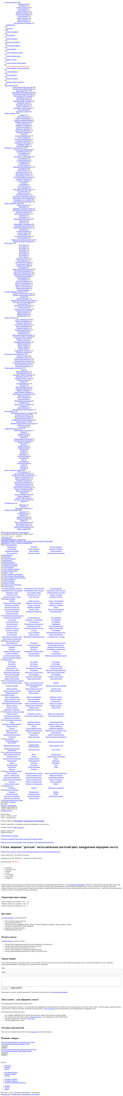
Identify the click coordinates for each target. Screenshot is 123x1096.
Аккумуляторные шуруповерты (22, 409)
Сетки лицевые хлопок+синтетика (17, 68)
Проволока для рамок (22, 125)
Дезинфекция (22, 169)
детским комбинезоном (76, 884)
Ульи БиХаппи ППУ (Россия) (22, 94)
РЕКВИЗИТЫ (27, 543)
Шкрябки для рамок (23, 132)
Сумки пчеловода (22, 18)
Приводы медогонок (22, 288)
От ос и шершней (23, 188)
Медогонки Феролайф (22, 276)
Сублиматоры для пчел (22, 175)
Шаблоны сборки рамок (23, 122)
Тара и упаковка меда (22, 319)
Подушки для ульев (22, 111)
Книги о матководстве (22, 479)
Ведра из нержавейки (22, 321)
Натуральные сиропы (22, 525)
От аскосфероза (22, 153)
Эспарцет (23, 468)
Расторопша (23, 461)
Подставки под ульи (22, 104)
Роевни (22, 382)
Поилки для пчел (22, 380)
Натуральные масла (22, 524)
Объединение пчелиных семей (23, 196)
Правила (7, 1067)
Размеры (7, 1086)
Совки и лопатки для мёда (22, 309)
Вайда (23, 432)
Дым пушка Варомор (23, 195)
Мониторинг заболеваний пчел (23, 198)
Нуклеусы (22, 222)
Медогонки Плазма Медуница (22, 269)
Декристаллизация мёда (22, 330)
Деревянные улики (22, 97)
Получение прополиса (22, 364)
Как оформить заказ (11, 1072)
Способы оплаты (6, 941)
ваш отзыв (34, 1032)
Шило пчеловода (23, 312)
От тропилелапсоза (23, 160)
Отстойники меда (23, 331)
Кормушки (22, 505)
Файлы (23, 501)
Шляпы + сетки (11, 59)
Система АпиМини (23, 231)
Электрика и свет (23, 425)
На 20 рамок (23, 255)
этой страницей (49, 1008)
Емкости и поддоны (22, 338)
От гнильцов (22, 155)
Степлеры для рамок (22, 141)
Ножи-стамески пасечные (23, 305)
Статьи (7, 1087)
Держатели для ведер (23, 352)
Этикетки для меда (22, 328)
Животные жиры (22, 517)
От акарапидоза (22, 162)
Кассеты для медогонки (23, 283)
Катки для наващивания (22, 139)
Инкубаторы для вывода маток (23, 210)
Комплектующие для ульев (22, 101)
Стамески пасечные (22, 311)
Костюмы (22, 6)
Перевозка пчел (23, 396)
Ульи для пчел (9, 85)
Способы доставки (7, 918)
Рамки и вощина (10, 113)
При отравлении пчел (23, 174)
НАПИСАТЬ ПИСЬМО (45, 541)
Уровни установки (22, 106)
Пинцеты (23, 229)
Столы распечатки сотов (23, 324)
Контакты (8, 1065)
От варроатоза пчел (22, 151)
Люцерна (23, 453)
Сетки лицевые (22, 16)
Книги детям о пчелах (23, 498)
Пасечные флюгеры (22, 371)
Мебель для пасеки (23, 390)
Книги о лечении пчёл (22, 477)
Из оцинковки (23, 279)
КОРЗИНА (19, 541)
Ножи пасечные (22, 304)
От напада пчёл (23, 186)
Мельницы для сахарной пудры (23, 394)
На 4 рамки (22, 248)
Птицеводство (9, 503)
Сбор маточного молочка (22, 361)
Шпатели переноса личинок (22, 241)
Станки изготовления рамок (23, 120)
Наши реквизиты (6, 811)
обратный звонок (36, 1017)
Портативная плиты (23, 373)
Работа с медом (10, 318)
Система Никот (22, 234)
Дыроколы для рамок (23, 129)
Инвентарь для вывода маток (22, 208)
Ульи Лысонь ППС (22, 91)
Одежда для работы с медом (22, 337)
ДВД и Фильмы (22, 472)
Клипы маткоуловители (22, 214)
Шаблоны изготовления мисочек (22, 240)
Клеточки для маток (22, 212)
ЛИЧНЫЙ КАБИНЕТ (8, 541)
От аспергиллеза (22, 165)
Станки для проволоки (22, 118)
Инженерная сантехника (23, 418)
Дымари (22, 297)
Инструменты (9, 411)
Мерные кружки (23, 344)
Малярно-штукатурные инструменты (23, 423)
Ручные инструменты (22, 415)
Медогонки (8, 243)
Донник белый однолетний (23, 441)
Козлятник (23, 449)
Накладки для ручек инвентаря (23, 302)
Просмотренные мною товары (13, 800)
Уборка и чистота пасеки (22, 404)
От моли (23, 182)
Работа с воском (22, 356)
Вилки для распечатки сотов (22, 295)
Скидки (7, 1076)
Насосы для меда (22, 340)
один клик (30, 1018)
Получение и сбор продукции (14, 354)
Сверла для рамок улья (22, 130)
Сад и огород (22, 427)
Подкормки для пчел (22, 172)
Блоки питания (23, 399)
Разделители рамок (22, 146)
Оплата (7, 1069)
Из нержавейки (22, 278)
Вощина (22, 115)
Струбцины (23, 406)
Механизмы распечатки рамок (22, 335)
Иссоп (23, 444)
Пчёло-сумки (23, 349)
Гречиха (23, 437)
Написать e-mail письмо (8, 805)
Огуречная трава (22, 456)
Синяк (23, 465)
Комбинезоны (22, 4)
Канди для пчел (22, 170)
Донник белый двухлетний (23, 439)
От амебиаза (23, 163)
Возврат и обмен (10, 1074)
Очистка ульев (22, 307)
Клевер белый (23, 446)
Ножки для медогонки (23, 286)
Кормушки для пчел (22, 376)
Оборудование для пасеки (13, 368)
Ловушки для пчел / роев (23, 378)
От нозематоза (22, 158)
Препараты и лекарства (23, 508)
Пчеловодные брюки (22, 14)
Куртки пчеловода (23, 7)
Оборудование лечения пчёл (22, 201)
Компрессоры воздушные (23, 401)
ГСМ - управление (23, 397)
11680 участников (18, 827)
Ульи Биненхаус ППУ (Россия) (22, 89)
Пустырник (23, 458)
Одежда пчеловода (11, 2)
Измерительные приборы (22, 342)
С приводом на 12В (22, 264)
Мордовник (23, 454)
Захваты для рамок (22, 298)
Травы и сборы (22, 529)
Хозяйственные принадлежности (23, 420)
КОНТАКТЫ (21, 539)
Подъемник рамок (23, 144)
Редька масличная (23, 463)
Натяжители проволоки (22, 143)
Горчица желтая (23, 435)
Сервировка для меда (23, 357)
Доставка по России (11, 1081)
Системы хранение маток (23, 236)
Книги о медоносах (22, 491)
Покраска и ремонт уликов (22, 108)
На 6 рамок (22, 250)
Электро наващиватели (22, 136)
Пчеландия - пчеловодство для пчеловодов (29, 821)
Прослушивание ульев (23, 387)
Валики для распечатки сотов (22, 293)
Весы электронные (22, 326)
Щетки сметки (22, 316)
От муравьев (23, 184)
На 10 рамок (23, 253)
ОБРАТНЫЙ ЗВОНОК (8, 539)
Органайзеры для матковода (23, 224)
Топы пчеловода (22, 20)
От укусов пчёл (22, 191)
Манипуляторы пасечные (23, 392)
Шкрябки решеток (23, 314)
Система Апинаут (23, 233)
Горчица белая (23, 434)
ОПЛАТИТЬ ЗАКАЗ (30, 541)
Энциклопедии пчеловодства (22, 487)
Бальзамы (22, 512)
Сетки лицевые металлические (14, 576)
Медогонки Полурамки (23, 262)
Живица (22, 515)
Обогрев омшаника (22, 383)
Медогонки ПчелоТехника (22, 274)
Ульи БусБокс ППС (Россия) (23, 96)
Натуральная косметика (22, 522)
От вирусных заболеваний (23, 149)
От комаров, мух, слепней (22, 200)
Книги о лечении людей (22, 494)
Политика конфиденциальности (15, 1082)
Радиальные (23, 267)
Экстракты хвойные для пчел (23, 177)
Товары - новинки (10, 802)
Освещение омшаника (23, 389)
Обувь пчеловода (22, 11)
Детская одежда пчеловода (22, 23)
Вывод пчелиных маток (12, 203)
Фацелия (23, 467)
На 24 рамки (23, 257)
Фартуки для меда (23, 21)
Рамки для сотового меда (22, 359)
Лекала (23, 134)
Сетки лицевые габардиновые (16, 63)
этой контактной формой (59, 992)
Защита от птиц (23, 193)
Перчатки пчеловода (22, 13)
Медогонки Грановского (23, 271)
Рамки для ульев (22, 117)
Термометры (23, 402)
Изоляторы (22, 207)
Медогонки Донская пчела (22, 272)
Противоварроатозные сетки (22, 189)
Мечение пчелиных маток (22, 219)
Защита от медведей (23, 179)
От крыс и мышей (22, 181)
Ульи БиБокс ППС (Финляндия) (22, 92)
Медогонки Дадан (22, 259)
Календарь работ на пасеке (23, 474)
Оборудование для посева (22, 430)
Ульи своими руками (23, 99)
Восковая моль (22, 513)
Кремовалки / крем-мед (22, 350)
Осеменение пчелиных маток (23, 227)
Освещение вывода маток (22, 226)
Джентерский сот (22, 205)
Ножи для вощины (23, 123)
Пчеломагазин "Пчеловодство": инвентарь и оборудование (20, 1094)
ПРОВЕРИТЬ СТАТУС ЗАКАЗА (12, 543)
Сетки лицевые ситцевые (14, 52)
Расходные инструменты (23, 416)
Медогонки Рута (22, 260)
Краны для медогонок (22, 285)
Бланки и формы (22, 496)
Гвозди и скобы (22, 137)
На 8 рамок (23, 252)
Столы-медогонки (23, 290)
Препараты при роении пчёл (22, 167)
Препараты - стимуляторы (22, 156)
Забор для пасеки (23, 408)
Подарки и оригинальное (22, 499)
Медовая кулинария (22, 480)
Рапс (23, 460)
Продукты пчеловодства (22, 527)
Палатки (22, 385)
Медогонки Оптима (22, 281)
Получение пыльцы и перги (22, 363)
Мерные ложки (23, 347)
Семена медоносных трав (13, 428)
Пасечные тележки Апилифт (22, 375)
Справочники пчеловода (22, 486)
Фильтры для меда (23, 323)
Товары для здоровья (11, 510)
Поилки (23, 506)
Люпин (23, 451)
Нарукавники (22, 9)
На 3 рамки (22, 247)
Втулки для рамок (22, 127)
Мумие (22, 520)
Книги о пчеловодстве (22, 489)
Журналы (23, 493)
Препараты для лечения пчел (14, 148)
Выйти (7, 1089)
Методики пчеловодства (23, 482)
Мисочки (23, 221)
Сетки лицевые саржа (13, 56)
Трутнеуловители (23, 238)
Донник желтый (23, 442)
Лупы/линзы (22, 217)
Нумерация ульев (22, 103)
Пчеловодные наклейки (23, 484)
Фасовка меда (22, 333)
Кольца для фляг (23, 345)
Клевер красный (23, 448)
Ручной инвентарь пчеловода (14, 292)
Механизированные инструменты (22, 413)
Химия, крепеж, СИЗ (23, 422)
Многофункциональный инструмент (23, 300)
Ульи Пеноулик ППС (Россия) (22, 87)
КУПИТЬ (4, 1047)
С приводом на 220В (22, 266)
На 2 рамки (22, 245)
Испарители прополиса (23, 366)
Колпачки (22, 215)
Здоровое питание (23, 519)
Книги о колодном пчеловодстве (23, 475)
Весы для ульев (23, 110)
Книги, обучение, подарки (13, 470)
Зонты (23, 370)
